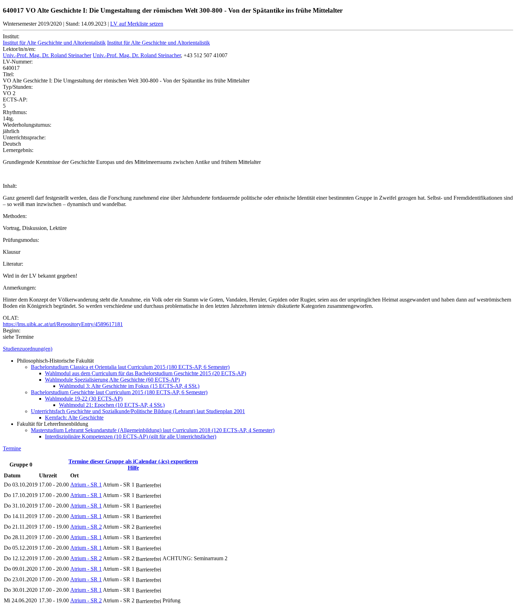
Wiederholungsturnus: (27, 125)
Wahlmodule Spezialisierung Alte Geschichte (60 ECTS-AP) (112, 380)
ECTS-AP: (15, 99)
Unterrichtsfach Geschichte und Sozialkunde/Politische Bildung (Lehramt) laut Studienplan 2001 (138, 411)
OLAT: (11, 318)
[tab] (258, 349)
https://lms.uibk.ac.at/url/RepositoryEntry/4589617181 (63, 324)
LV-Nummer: (18, 62)
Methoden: (15, 216)
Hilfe (133, 468)
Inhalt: (10, 186)
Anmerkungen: (19, 288)
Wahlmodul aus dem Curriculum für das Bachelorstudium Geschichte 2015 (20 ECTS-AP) (145, 373)
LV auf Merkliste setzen (136, 24)
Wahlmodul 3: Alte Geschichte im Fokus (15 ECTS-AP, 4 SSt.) (129, 386)
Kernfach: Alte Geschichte (74, 418)
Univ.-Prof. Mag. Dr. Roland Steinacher (47, 55)
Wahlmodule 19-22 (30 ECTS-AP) (84, 399)
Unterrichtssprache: (24, 137)
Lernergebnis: (18, 150)
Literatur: (13, 264)
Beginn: (11, 330)
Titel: (8, 74)
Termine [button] (12, 448)
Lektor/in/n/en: (19, 49)
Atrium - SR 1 (86, 485)
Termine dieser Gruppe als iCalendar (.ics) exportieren (133, 461)
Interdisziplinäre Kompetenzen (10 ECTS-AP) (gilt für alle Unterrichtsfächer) (130, 436)
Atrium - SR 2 (86, 527)
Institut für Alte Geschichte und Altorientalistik (54, 43)
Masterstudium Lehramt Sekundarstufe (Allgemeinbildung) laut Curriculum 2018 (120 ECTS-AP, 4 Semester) (152, 430)
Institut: (11, 36)
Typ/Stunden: (18, 87)
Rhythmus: (15, 112)
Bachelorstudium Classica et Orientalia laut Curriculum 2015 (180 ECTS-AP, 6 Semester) (130, 367)
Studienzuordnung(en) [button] (27, 349)
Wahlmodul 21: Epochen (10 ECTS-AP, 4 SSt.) (112, 405)
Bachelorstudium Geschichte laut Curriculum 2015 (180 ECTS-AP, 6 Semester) (119, 392)
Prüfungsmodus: (21, 240)
